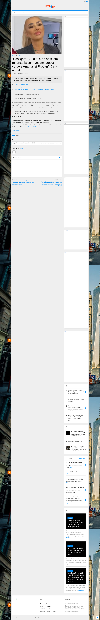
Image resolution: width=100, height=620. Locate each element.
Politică (49, 608)
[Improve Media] (50, 7)
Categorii (23, 12)
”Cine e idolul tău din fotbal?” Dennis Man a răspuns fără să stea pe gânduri (33, 89)
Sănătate (42, 611)
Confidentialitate (32, 12)
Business (48, 603)
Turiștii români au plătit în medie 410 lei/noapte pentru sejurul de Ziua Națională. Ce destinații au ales (76, 577)
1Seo (40, 617)
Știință (54, 611)
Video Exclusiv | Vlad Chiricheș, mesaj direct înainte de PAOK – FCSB (31, 87)
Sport (48, 611)
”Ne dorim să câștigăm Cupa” (21, 84)
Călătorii (70, 546)
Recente (68, 426)
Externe (70, 518)
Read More (68, 537)
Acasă (16, 12)
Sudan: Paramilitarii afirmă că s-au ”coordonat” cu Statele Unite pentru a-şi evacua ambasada (23, 182)
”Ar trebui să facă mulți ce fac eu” (74, 441)
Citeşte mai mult (16, 130)
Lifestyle (42, 608)
